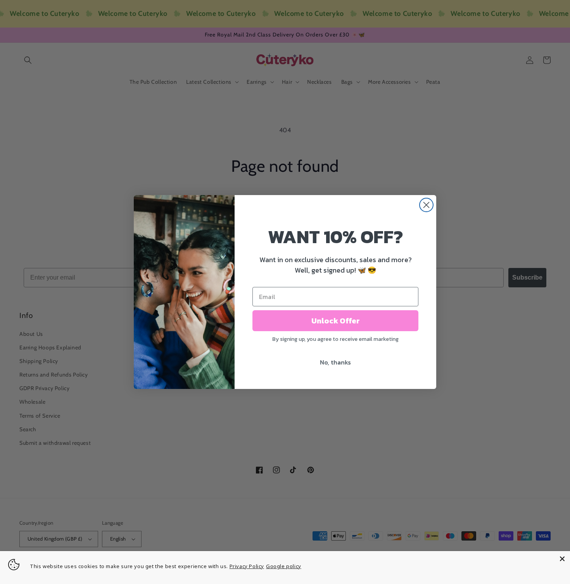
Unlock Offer (335, 321)
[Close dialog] (426, 205)
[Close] (562, 559)
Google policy (283, 566)
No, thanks (335, 362)
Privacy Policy (247, 566)
